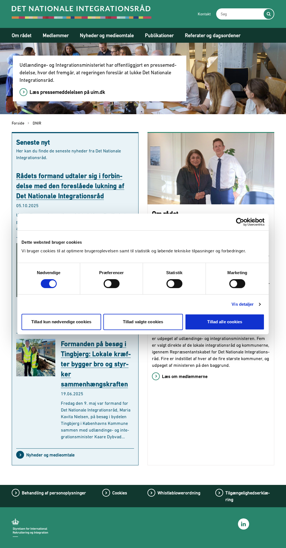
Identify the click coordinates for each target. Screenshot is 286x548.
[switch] (112, 283)
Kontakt (204, 14)
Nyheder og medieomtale (107, 35)
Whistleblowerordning (179, 492)
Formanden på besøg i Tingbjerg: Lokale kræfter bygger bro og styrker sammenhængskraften (96, 364)
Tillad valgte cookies (143, 321)
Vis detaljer (243, 304)
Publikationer (159, 35)
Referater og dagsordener (212, 35)
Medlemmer (56, 35)
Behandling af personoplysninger (54, 492)
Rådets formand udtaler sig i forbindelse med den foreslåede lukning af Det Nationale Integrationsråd (70, 186)
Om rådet (22, 35)
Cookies (119, 492)
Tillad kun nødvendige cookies (61, 321)
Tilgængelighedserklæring (247, 496)
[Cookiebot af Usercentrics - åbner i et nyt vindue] (240, 222)
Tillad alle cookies (224, 321)
